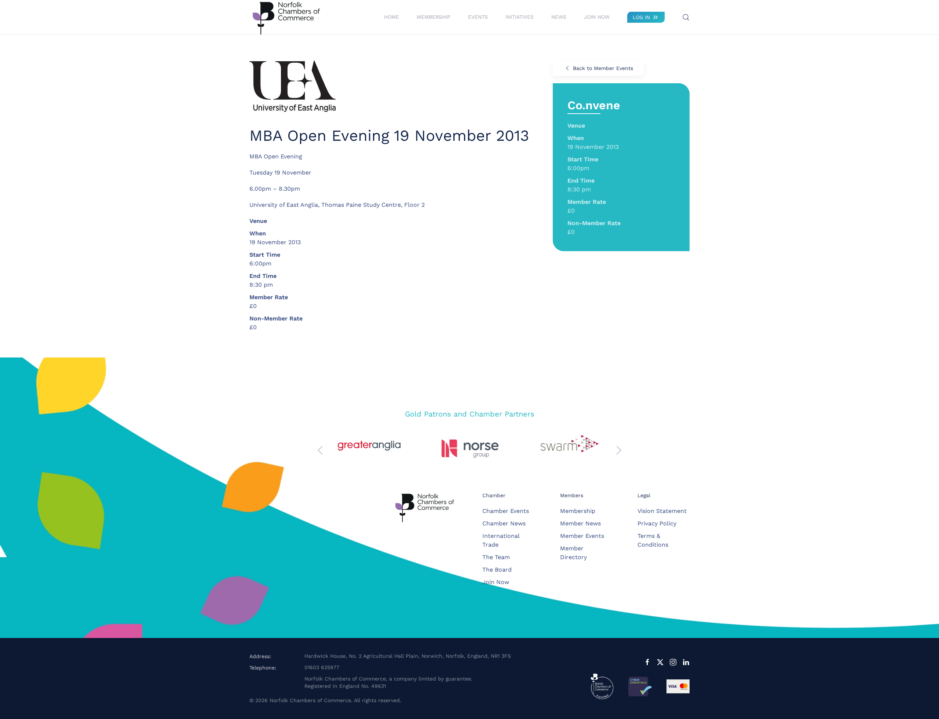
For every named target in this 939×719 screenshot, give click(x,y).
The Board (497, 569)
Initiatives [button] (519, 17)
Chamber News (504, 523)
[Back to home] (286, 17)
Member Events (582, 535)
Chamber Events (505, 510)
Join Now (597, 17)
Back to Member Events (603, 68)
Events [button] (478, 17)
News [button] (558, 17)
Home (391, 17)
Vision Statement (662, 510)
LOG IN (641, 17)
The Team (496, 557)
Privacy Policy (656, 523)
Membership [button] (433, 17)
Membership (577, 510)
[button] (686, 17)
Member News (580, 523)
